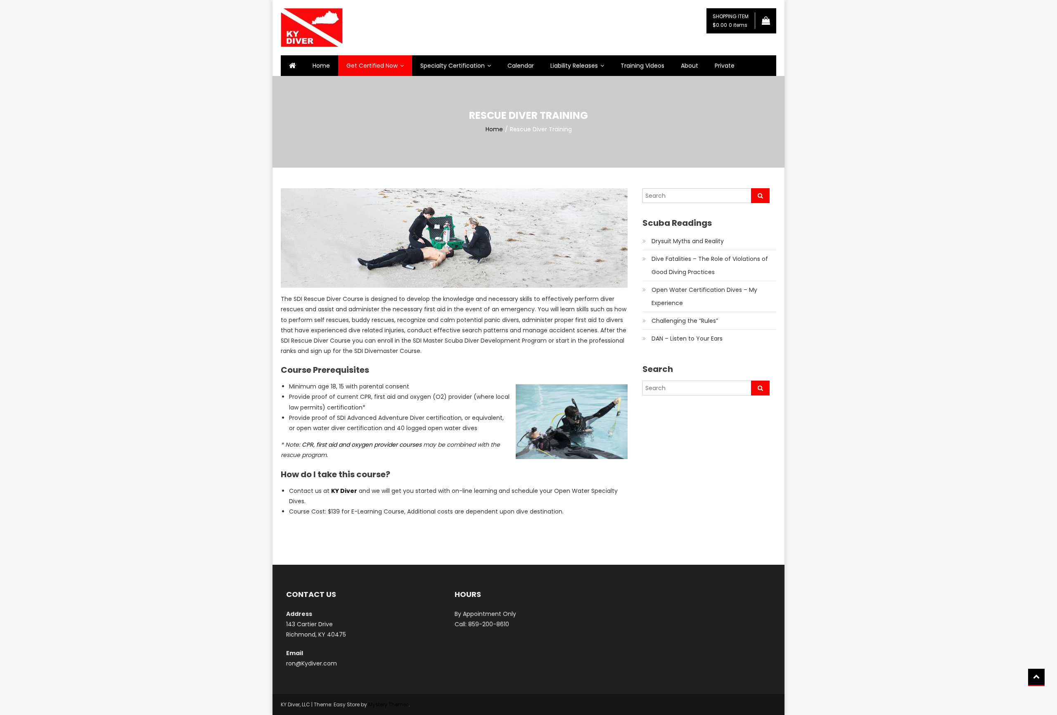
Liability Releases (574, 66)
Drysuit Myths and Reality (688, 241)
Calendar (520, 66)
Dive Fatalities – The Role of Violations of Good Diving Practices (710, 265)
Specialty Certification (452, 66)
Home (321, 66)
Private (725, 66)
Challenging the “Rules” (685, 321)
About (689, 66)
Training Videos (642, 66)
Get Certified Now (372, 66)
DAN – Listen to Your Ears (687, 338)
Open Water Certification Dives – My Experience (704, 296)
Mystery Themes (388, 704)
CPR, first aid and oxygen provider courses (362, 444)
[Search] (760, 195)
